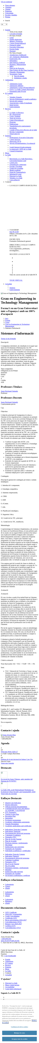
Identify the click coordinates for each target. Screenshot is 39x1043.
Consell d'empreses (16, 151)
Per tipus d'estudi (15, 36)
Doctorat (12, 51)
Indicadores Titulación (12, 831)
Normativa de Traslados (13, 849)
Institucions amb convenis (14, 872)
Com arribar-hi (15, 180)
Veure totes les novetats (9, 794)
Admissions (9, 80)
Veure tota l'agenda (7, 763)
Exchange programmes (13, 820)
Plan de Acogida (10, 841)
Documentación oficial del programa (17, 833)
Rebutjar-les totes (19, 1033)
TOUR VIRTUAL (16, 280)
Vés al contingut (6, 2)
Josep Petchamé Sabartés (9, 391)
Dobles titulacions (16, 39)
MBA (12, 66)
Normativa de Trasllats (13, 873)
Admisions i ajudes (20, 78)
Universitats (9, 13)
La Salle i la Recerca (17, 113)
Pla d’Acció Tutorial (12, 864)
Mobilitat (8, 870)
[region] (19, 1021)
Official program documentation (16, 807)
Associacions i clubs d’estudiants (21, 103)
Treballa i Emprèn (16, 97)
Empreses (8, 11)
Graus (12, 37)
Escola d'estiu (14, 49)
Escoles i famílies (11, 15)
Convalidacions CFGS (13, 928)
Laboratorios (9, 892)
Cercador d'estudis (16, 34)
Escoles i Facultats (16, 166)
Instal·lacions (14, 105)
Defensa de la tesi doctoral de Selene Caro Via (16, 759)
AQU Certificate (11, 912)
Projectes (13, 122)
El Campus (9, 93)
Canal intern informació (13, 989)
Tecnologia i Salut (16, 74)
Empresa (8, 136)
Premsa (7, 17)
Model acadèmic (15, 170)
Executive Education (17, 47)
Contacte (8, 182)
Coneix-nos (13, 163)
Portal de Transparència (18, 172)
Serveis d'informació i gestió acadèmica (23, 99)
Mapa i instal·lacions (12, 985)
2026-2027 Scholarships (13, 914)
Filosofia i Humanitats (17, 72)
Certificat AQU (10, 926)
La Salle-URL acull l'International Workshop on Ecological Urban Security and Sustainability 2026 (18, 791)
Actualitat (8, 284)
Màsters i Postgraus (16, 41)
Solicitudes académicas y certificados (17, 851)
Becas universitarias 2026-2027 (16, 920)
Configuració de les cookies (19, 1027)
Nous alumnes (10, 5)
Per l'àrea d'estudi (15, 53)
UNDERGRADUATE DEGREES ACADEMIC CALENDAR (17, 809)
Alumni (7, 9)
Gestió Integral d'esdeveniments (20, 147)
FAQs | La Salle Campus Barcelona (22, 89)
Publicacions (14, 124)
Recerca (8, 109)
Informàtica (13, 61)
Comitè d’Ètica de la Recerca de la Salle (23, 130)
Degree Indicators (11, 805)
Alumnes (8, 7)
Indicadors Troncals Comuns (15, 854)
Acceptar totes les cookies (19, 1039)
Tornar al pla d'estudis (8, 339)
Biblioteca (8, 894)
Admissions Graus (16, 84)
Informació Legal (15, 174)
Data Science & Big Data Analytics (22, 70)
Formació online (15, 45)
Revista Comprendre (17, 132)
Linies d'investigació (17, 120)
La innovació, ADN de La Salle (20, 149)
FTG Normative (10, 812)
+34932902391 (6, 939)
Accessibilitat (9, 987)
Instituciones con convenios (14, 847)
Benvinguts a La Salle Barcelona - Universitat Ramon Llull (21, 160)
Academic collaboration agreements (17, 822)
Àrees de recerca (15, 118)
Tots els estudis (19, 76)
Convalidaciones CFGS (13, 922)
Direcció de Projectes (17, 68)
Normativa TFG (10, 837)
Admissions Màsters (16, 86)
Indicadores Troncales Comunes (16, 829)
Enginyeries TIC (15, 59)
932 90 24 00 (14, 232)
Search (7, 20)
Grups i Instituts (15, 116)
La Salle (8, 155)
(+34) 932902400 (10, 956)
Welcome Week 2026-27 (9, 752)
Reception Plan (10, 816)
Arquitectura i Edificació (18, 55)
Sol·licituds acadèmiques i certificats (17, 875)
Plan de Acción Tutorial (13, 839)
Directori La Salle (16, 176)
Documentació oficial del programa (17, 858)
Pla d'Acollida (10, 866)
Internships (9, 818)
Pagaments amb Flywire (18, 91)
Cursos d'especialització (18, 43)
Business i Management (18, 64)
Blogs (7, 153)
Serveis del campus (16, 101)
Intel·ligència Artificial (17, 62)
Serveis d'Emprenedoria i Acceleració (22, 143)
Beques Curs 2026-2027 (13, 924)
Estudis (7, 30)
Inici (6, 318)
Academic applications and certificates (18, 826)
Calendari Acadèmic (12, 860)
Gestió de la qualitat (16, 168)
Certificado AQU (11, 918)
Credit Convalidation (12, 916)
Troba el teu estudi (16, 32)
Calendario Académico (13, 835)
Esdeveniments (15, 107)
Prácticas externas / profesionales (16, 843)
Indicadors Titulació (12, 856)
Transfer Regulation (12, 824)
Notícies (12, 288)
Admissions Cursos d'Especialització (22, 87)
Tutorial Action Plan (12, 814)
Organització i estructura (18, 164)
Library (7, 886)
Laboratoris (9, 899)
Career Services (15, 139)
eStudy (7, 888)
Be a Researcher (15, 114)
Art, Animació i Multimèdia (19, 57)
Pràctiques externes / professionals (16, 868)
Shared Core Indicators (13, 803)
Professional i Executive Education (21, 138)
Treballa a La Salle (16, 178)
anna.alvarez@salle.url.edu (10, 941)
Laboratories (9, 884)
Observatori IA (15, 134)
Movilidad (8, 845)
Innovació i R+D (15, 141)
